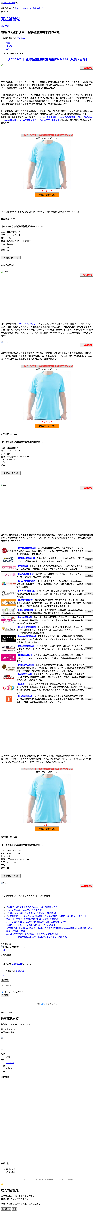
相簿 (8, 43)
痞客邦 (15, 964)
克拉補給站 (11, 19)
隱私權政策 (61, 1180)
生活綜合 (21, 38)
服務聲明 (70, 1180)
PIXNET (28, 1180)
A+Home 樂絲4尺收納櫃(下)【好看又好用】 (24, 910)
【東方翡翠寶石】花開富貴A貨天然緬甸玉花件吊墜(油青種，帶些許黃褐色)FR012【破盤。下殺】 (48, 916)
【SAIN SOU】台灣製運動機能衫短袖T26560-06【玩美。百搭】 (47, 59)
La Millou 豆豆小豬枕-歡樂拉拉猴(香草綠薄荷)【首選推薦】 (31, 913)
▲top (3, 975)
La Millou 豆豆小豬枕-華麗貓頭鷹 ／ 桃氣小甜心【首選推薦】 (32, 934)
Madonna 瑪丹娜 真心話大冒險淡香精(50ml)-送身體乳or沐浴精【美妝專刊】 (38, 922)
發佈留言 (5, 995)
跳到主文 (5, 26)
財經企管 (20, 971)
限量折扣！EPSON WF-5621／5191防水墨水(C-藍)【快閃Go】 (32, 919)
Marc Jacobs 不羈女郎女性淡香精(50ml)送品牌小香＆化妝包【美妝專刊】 (37, 937)
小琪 (3, 950)
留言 (20, 964)
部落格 (9, 46)
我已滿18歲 (6, 1209)
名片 (8, 49)
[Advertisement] (47, 298)
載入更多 (5, 980)
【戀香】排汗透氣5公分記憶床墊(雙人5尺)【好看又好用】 (31, 925)
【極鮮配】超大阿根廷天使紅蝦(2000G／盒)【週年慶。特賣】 (32, 907)
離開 (14, 1209)
